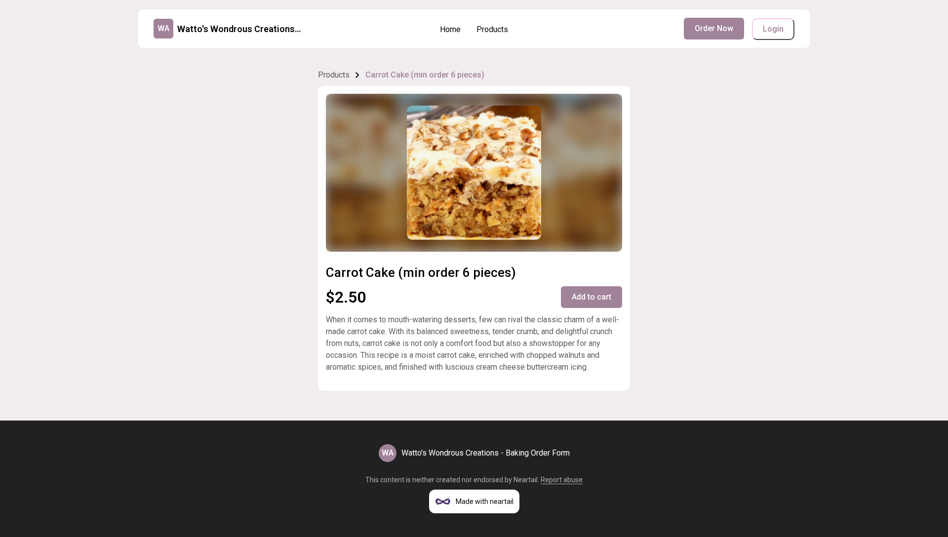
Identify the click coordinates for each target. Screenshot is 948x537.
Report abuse (562, 480)
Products (492, 29)
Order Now (714, 28)
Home (450, 29)
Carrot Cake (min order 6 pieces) (424, 74)
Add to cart (591, 297)
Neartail (526, 480)
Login (773, 29)
